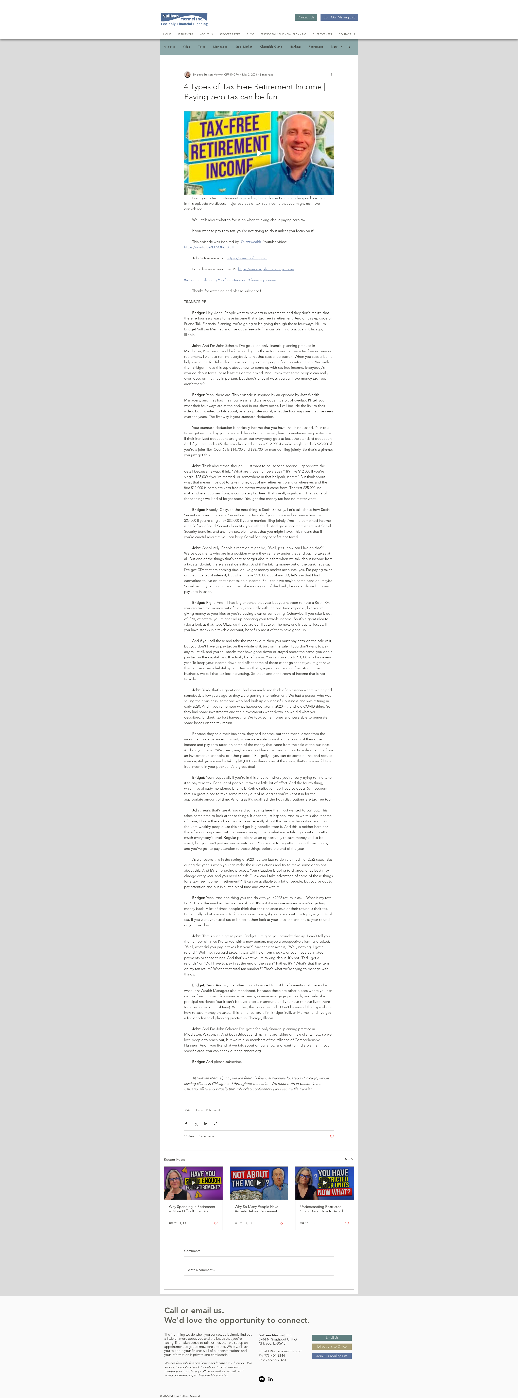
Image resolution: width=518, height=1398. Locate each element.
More (334, 46)
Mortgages (220, 46)
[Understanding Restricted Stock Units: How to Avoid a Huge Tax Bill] (324, 1183)
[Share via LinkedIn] (206, 1124)
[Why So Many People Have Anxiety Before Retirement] (259, 1183)
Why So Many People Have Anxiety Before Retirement (256, 1208)
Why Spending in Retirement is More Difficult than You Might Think (192, 1208)
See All (349, 1159)
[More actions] (331, 74)
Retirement (316, 46)
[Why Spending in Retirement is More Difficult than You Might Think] (193, 1183)
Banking (295, 46)
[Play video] (259, 153)
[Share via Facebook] (186, 1124)
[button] (349, 46)
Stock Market (243, 46)
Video (186, 46)
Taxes (201, 46)
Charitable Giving (271, 46)
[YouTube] (262, 1379)
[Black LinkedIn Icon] (270, 1379)
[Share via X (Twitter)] (196, 1124)
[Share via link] (216, 1124)
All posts (169, 46)
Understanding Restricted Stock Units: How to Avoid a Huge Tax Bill (323, 1208)
